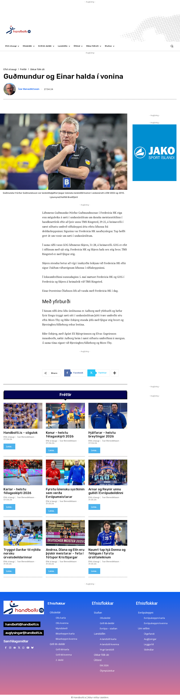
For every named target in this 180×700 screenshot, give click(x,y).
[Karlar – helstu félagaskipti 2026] (23, 472)
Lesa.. (9, 446)
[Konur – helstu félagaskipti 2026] (65, 415)
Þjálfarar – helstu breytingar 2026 (102, 434)
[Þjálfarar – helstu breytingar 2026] (107, 415)
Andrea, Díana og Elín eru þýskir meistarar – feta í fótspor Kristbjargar (65, 553)
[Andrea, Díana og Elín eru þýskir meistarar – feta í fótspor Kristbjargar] (65, 533)
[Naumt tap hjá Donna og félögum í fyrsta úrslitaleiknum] (107, 533)
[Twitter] (19, 648)
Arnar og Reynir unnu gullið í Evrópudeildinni (105, 491)
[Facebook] (6, 648)
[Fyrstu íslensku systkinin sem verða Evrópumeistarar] (65, 472)
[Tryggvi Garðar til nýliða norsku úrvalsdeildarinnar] (23, 533)
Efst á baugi (10, 69)
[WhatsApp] (23, 648)
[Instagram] (10, 648)
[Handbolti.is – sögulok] (23, 415)
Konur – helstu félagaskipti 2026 (60, 434)
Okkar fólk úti (37, 69)
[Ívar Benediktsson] (10, 89)
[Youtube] (28, 648)
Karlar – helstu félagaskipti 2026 (17, 491)
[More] (115, 372)
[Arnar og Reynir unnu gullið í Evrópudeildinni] (107, 472)
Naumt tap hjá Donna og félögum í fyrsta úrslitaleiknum (107, 553)
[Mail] (14, 648)
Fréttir (23, 69)
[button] (172, 46)
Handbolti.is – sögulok (21, 433)
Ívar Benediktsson (28, 89)
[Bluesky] (32, 648)
